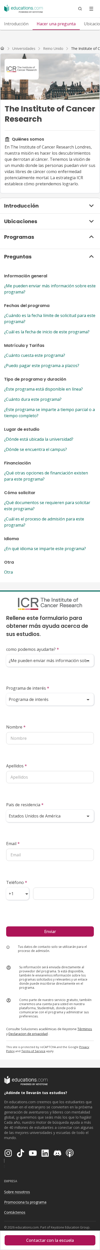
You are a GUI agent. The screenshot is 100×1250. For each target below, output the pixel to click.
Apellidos (16, 766)
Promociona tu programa (25, 1202)
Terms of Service (33, 1051)
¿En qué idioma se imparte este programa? (45, 548)
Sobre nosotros (17, 1191)
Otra (8, 572)
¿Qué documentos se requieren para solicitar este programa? (47, 506)
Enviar (50, 931)
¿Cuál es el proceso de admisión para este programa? (44, 522)
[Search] (80, 8)
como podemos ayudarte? (32, 649)
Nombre (16, 727)
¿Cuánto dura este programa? (33, 399)
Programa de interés (27, 688)
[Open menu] (91, 8)
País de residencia (25, 805)
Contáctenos (14, 1212)
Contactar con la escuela (50, 1240)
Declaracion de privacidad (28, 1033)
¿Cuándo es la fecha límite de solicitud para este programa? (49, 318)
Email (13, 843)
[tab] (16, 24)
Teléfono (16, 882)
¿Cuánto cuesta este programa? (34, 355)
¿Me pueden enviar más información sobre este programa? (50, 289)
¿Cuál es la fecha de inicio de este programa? (46, 332)
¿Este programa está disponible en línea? (43, 389)
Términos (84, 1029)
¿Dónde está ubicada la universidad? (38, 439)
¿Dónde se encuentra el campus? (35, 449)
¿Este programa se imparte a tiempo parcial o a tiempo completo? (49, 412)
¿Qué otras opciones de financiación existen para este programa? (46, 476)
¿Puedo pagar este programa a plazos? (41, 365)
